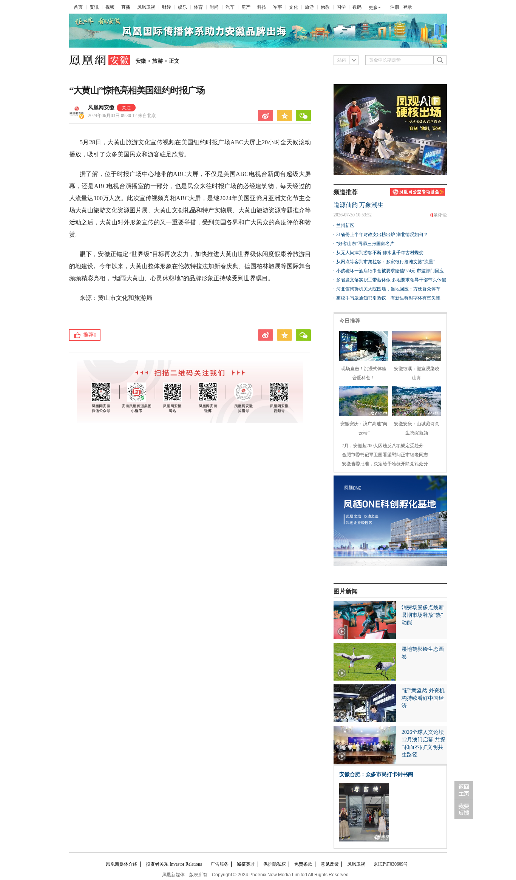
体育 (198, 7)
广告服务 (219, 864)
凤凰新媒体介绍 (121, 864)
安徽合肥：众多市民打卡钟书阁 (376, 774)
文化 (293, 7)
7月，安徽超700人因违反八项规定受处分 (382, 445)
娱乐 (182, 7)
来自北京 (122, 115)
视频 (109, 7)
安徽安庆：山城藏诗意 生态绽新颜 (416, 428)
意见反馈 (330, 864)
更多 (373, 7)
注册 (394, 7)
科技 (261, 7)
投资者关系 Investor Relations (174, 864)
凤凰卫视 (146, 7)
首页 (78, 7)
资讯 (94, 7)
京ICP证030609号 (391, 864)
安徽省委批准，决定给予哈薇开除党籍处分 (385, 463)
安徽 (141, 61)
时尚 (214, 7)
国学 (341, 7)
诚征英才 (246, 864)
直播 (125, 7)
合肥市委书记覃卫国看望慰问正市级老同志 (385, 454)
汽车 (230, 7)
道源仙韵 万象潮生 (358, 205)
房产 (245, 7)
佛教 (325, 7)
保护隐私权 (274, 864)
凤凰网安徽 (101, 107)
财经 (166, 7)
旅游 (309, 7)
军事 (277, 7)
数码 (357, 7)
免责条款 (303, 864)
